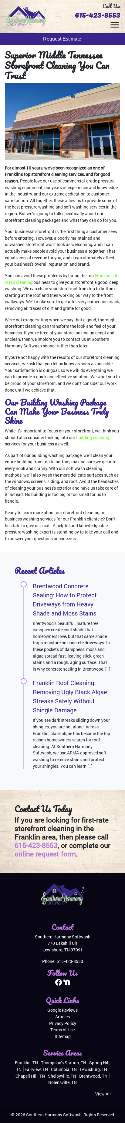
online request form (45, 853)
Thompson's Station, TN (63, 1063)
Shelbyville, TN (62, 1076)
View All (103, 1094)
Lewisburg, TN (93, 1069)
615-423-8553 (97, 14)
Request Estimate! (63, 38)
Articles (62, 1017)
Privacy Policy (62, 1023)
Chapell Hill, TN (30, 1076)
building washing (92, 437)
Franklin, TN (26, 1063)
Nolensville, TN (62, 1082)
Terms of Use (62, 1030)
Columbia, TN (64, 1069)
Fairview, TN (36, 1069)
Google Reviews (62, 1010)
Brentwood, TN (93, 1076)
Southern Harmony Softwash (54, 1115)
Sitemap (63, 1036)
